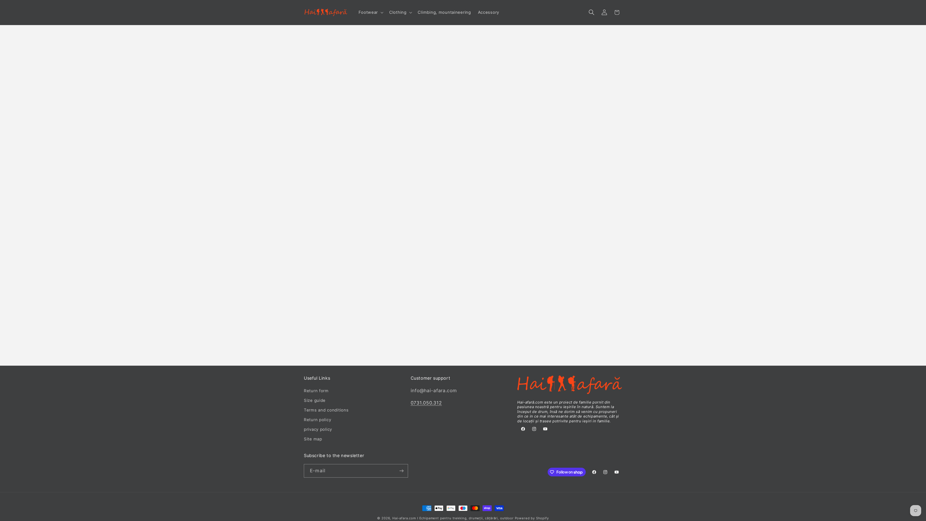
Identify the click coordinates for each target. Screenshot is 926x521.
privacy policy (318, 429)
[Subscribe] (401, 471)
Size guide (315, 400)
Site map (313, 439)
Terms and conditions (326, 410)
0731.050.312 (426, 403)
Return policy (317, 419)
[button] (370, 13)
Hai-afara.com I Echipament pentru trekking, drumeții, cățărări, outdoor (453, 518)
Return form (316, 390)
